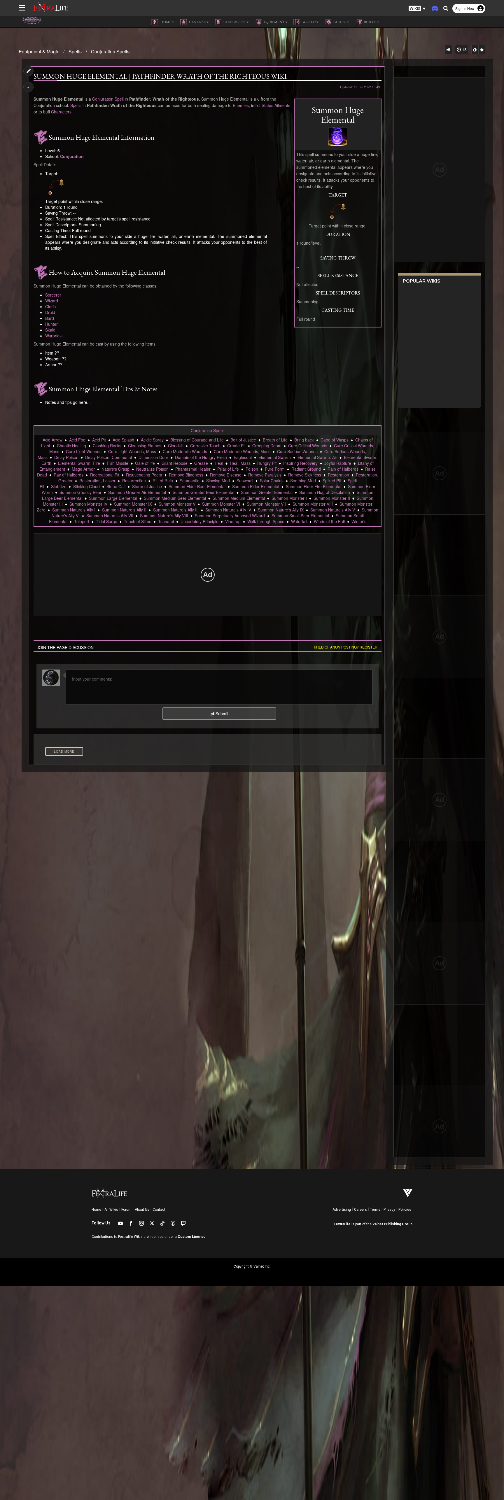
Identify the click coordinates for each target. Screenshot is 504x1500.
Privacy (389, 1210)
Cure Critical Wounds (307, 445)
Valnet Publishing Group (392, 1224)
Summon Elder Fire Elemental (313, 486)
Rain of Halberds (343, 469)
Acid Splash (123, 440)
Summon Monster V (177, 504)
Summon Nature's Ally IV (228, 510)
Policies (404, 1210)
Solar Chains (272, 480)
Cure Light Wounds (84, 451)
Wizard (51, 301)
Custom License (192, 1237)
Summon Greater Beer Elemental (203, 492)
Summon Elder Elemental (255, 486)
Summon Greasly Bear (81, 492)
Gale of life (145, 463)
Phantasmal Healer (193, 469)
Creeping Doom (266, 445)
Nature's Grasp (116, 469)
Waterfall (299, 521)
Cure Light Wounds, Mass (132, 451)
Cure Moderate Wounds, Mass (242, 451)
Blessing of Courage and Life (197, 440)
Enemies (241, 105)
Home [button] (165, 22)
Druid (50, 312)
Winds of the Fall (329, 521)
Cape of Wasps (335, 440)
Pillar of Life (228, 469)
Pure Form (275, 469)
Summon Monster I (289, 498)
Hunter (51, 324)
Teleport (81, 521)
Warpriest (54, 336)
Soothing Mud (303, 480)
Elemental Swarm (274, 457)
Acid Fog (77, 440)
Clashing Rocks (107, 445)
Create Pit (236, 445)
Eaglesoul (243, 457)
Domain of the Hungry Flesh (201, 457)
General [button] (197, 22)
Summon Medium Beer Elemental (175, 498)
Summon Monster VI (221, 504)
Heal (219, 463)
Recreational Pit (104, 475)
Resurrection (134, 480)
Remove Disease (226, 475)
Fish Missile (117, 463)
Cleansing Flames (144, 445)
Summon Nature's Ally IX (281, 510)
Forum (126, 1210)
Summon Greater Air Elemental (137, 492)
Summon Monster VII (266, 504)
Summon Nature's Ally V (332, 510)
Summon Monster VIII (313, 504)
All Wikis (111, 1210)
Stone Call (115, 486)
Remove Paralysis (264, 475)
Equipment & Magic (39, 51)
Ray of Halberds (68, 475)
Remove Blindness (186, 475)
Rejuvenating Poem (144, 475)
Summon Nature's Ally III (176, 510)
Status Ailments (276, 105)
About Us (142, 1210)
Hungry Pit (266, 463)
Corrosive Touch (205, 445)
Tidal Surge (106, 521)
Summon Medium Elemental (239, 498)
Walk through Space (265, 521)
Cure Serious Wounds (297, 451)
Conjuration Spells (110, 51)
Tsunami (166, 521)
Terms (375, 1210)
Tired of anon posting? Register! (345, 646)
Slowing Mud (218, 480)
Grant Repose (175, 463)
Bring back (304, 440)
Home (96, 1210)
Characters (61, 112)
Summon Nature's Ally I (73, 510)
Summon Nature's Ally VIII (164, 515)
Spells (75, 51)
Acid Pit (99, 440)
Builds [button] (369, 22)
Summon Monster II (332, 498)
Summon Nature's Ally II (124, 510)
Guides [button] (339, 22)
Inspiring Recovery (300, 463)
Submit (221, 713)
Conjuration (72, 156)
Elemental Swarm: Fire (79, 463)
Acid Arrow (52, 440)
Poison (252, 469)
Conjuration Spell (108, 99)
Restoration (338, 475)
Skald (50, 330)
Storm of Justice (147, 486)
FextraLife (342, 1224)
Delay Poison (66, 457)
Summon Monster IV (88, 504)
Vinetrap (233, 521)
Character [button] (234, 22)
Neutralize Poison (152, 469)
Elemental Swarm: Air (317, 457)
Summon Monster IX (133, 504)
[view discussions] (448, 49)
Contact (159, 1210)
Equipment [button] (274, 22)
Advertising (341, 1210)
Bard (49, 318)
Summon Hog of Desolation (324, 492)
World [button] (309, 22)
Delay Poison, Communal (108, 457)
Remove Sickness (304, 475)
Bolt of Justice (243, 440)
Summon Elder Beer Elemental (197, 486)
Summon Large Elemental (113, 498)
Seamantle (190, 480)
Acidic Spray (152, 440)
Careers (360, 1210)
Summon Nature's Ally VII (109, 515)
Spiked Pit (332, 480)
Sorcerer (53, 295)
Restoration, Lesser (97, 480)
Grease (201, 463)
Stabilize (58, 486)
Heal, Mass (240, 463)
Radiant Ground (306, 469)
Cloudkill (175, 445)
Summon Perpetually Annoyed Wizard (230, 515)
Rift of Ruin (163, 480)
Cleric (50, 306)
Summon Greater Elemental (267, 492)
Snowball (245, 480)
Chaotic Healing (71, 445)
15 (464, 49)
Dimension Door (153, 457)
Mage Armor (83, 469)
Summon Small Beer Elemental (300, 515)
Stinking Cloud (86, 486)
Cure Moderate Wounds (185, 451)
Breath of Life (275, 440)
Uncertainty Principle (199, 521)
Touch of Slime (137, 521)
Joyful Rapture (337, 463)
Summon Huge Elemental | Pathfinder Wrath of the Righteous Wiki (160, 76)
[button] (417, 8)
